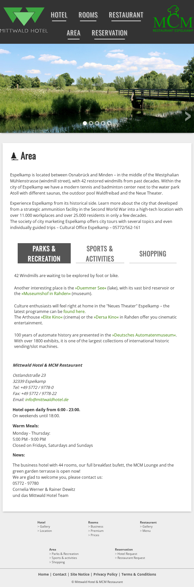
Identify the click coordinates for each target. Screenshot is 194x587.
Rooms (93, 522)
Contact (59, 574)
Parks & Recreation (65, 554)
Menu (146, 531)
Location (46, 531)
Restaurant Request (131, 558)
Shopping (58, 562)
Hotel (41, 522)
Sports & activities (64, 558)
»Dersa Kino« (106, 317)
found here (74, 311)
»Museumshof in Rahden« (46, 293)
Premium (97, 531)
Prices (95, 535)
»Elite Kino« (52, 317)
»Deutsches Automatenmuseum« (144, 335)
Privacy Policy (105, 574)
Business (97, 526)
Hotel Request (127, 554)
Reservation (124, 549)
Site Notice (79, 574)
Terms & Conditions (139, 574)
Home (43, 574)
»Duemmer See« (90, 288)
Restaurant (148, 522)
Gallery (45, 526)
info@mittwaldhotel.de (46, 399)
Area (52, 549)
